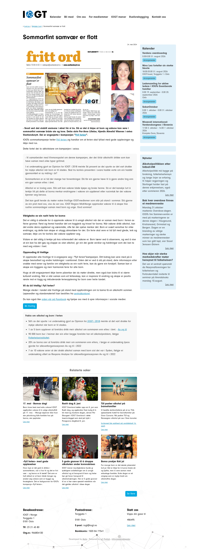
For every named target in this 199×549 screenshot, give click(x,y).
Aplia (85, 539)
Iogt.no (27, 26)
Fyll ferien (80, 134)
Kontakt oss (159, 17)
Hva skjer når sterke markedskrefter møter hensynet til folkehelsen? (157, 257)
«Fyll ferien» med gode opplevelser (35, 463)
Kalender (55, 17)
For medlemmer (98, 17)
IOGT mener (118, 17)
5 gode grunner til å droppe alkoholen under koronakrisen (78, 463)
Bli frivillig (30, 306)
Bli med (69, 17)
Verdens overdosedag (154, 53)
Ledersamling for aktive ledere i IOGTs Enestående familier (157, 86)
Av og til (122, 329)
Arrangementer (149, 60)
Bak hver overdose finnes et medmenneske (158, 202)
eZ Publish (105, 539)
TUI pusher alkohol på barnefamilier (113, 405)
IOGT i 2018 (93, 321)
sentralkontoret (82, 293)
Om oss (81, 17)
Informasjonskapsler (121, 539)
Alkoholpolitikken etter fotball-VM (156, 165)
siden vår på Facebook (54, 299)
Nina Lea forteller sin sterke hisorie (157, 67)
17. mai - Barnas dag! (35, 403)
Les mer (26, 422)
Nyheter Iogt (37, 26)
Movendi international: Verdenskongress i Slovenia (157, 123)
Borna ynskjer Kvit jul (112, 461)
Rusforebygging (139, 17)
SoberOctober (150, 106)
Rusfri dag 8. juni (71, 403)
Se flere (131, 493)
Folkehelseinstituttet (38, 337)
